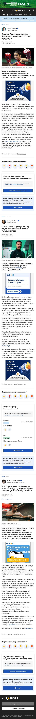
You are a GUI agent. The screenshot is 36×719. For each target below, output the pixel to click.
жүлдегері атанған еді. (13, 141)
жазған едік (6, 346)
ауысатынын (13, 625)
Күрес (30, 14)
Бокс (20, 14)
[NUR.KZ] (18, 11)
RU (30, 10)
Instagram (19, 207)
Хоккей (25, 14)
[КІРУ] (33, 10)
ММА (16, 14)
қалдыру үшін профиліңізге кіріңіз (14, 184)
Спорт (4, 14)
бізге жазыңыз (21, 154)
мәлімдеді (18, 268)
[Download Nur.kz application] (18, 4)
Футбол (11, 14)
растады (29, 628)
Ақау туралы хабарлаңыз (18, 703)
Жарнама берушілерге (17, 708)
